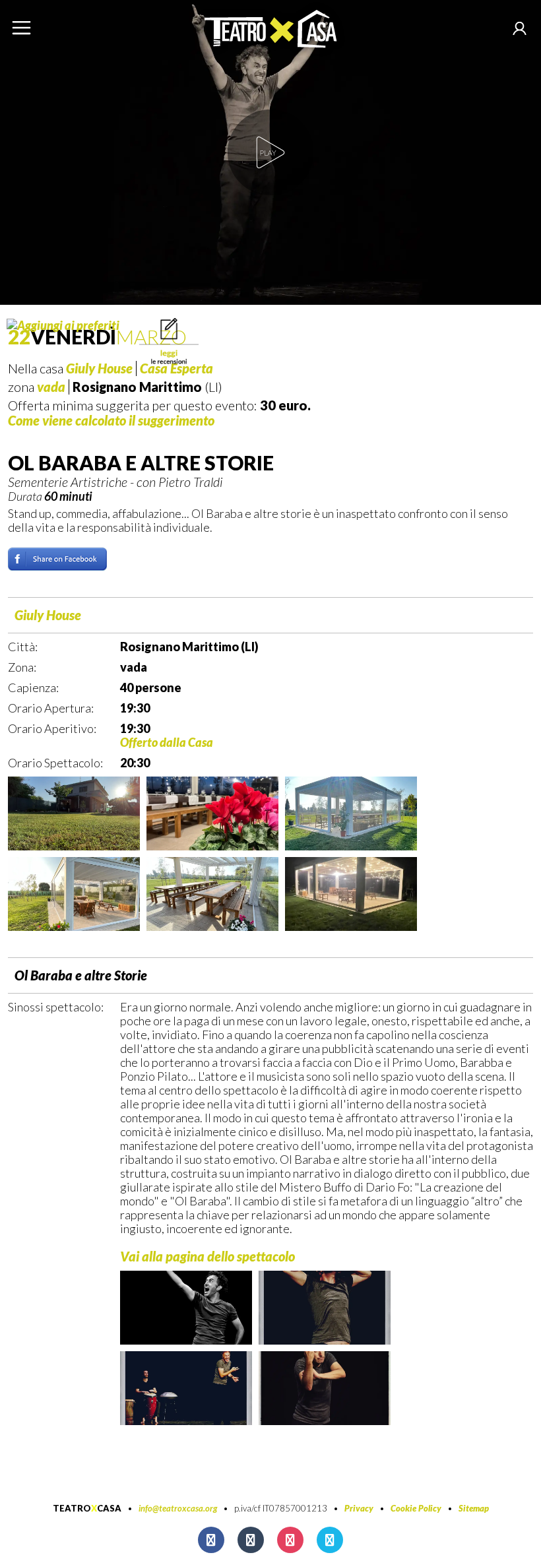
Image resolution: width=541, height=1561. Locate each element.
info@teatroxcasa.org (178, 1508)
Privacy (358, 1508)
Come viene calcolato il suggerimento (111, 420)
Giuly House (48, 615)
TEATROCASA (87, 1508)
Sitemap (474, 1508)
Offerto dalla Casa (166, 742)
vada (51, 387)
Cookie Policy (416, 1508)
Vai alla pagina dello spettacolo (207, 1256)
